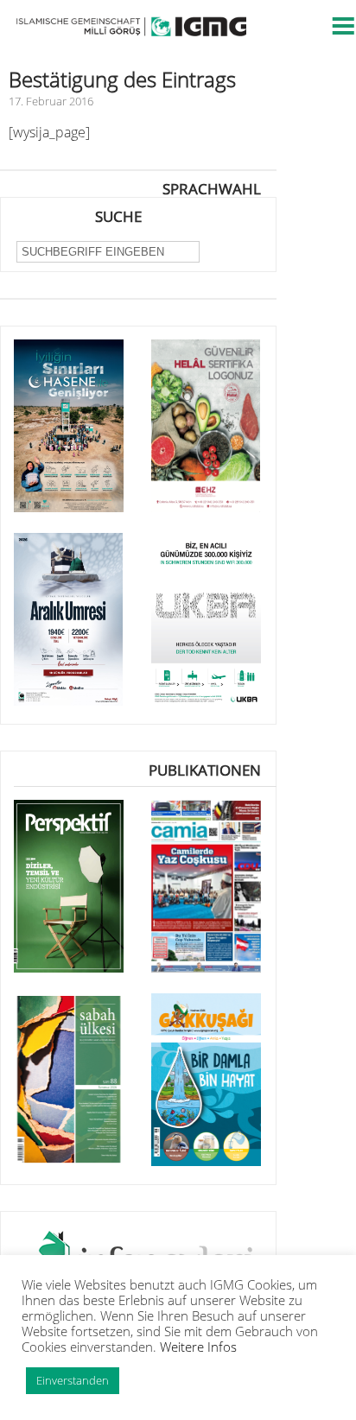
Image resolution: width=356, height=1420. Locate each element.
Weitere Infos (198, 1346)
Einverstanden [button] (72, 1380)
